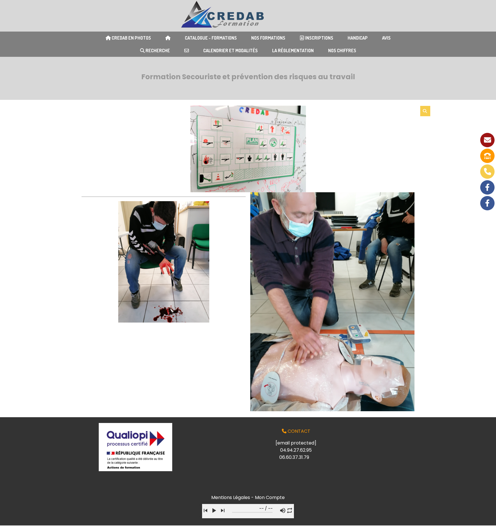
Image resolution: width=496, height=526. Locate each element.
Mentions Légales (230, 497)
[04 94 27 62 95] (487, 156)
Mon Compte (270, 497)
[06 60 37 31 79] (487, 171)
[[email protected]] (487, 140)
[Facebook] (487, 187)
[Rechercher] (425, 111)
